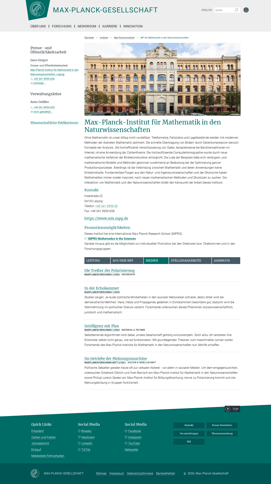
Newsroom (87, 26)
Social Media (89, 424)
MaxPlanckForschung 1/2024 (102, 292)
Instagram (135, 437)
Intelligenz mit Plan (101, 326)
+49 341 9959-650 (44, 78)
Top (235, 409)
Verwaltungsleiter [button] (46, 94)
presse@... (40, 83)
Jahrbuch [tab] (222, 260)
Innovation (133, 26)
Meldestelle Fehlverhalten (47, 456)
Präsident (37, 431)
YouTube (134, 443)
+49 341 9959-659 (44, 107)
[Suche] (236, 10)
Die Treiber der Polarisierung (109, 270)
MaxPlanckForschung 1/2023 (102, 330)
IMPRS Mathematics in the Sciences (112, 238)
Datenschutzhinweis (140, 473)
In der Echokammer (101, 288)
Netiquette (131, 449)
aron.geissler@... (43, 111)
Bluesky (86, 431)
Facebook (134, 431)
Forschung (62, 26)
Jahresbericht (40, 443)
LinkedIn (86, 443)
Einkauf (36, 449)
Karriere (109, 26)
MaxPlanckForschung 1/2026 (102, 274)
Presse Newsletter (222, 425)
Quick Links (41, 424)
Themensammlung (222, 433)
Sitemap (101, 473)
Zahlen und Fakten (43, 437)
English (207, 9)
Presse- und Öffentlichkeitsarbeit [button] (48, 50)
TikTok (85, 449)
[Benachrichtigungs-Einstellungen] (246, 10)
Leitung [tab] (93, 260)
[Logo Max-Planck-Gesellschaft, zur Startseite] (91, 13)
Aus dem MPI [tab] (123, 260)
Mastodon (88, 437)
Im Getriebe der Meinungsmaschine (115, 358)
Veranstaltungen (189, 433)
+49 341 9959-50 (106, 206)
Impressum (117, 473)
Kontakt (189, 425)
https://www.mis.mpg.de (106, 218)
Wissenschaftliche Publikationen (54, 122)
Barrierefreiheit (165, 473)
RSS (189, 441)
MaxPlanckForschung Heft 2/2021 (105, 362)
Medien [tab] (152, 260)
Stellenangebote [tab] (186, 260)
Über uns (38, 26)
